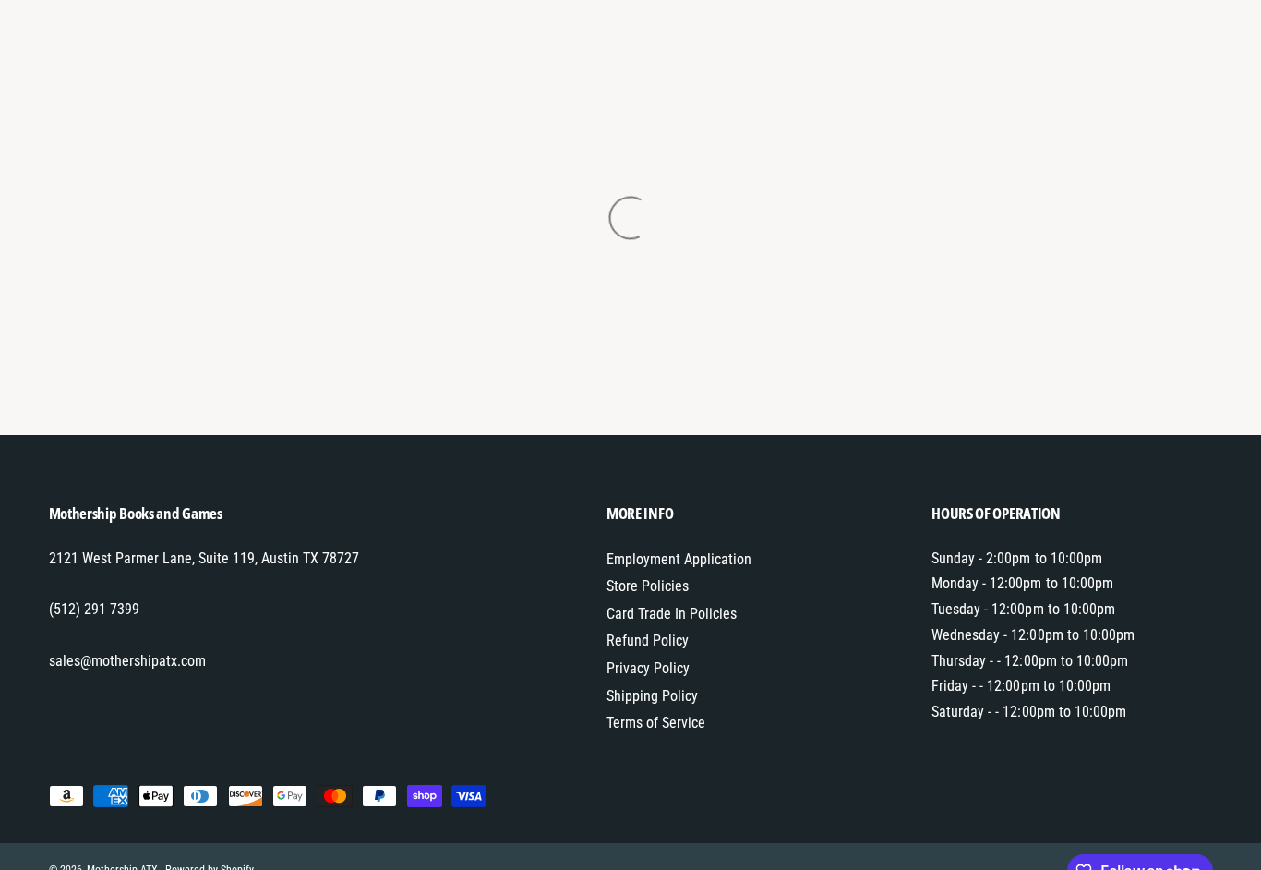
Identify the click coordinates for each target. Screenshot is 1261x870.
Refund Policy (647, 640)
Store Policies (647, 586)
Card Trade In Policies (671, 613)
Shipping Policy (652, 696)
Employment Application (678, 559)
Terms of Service (655, 722)
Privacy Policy (648, 668)
